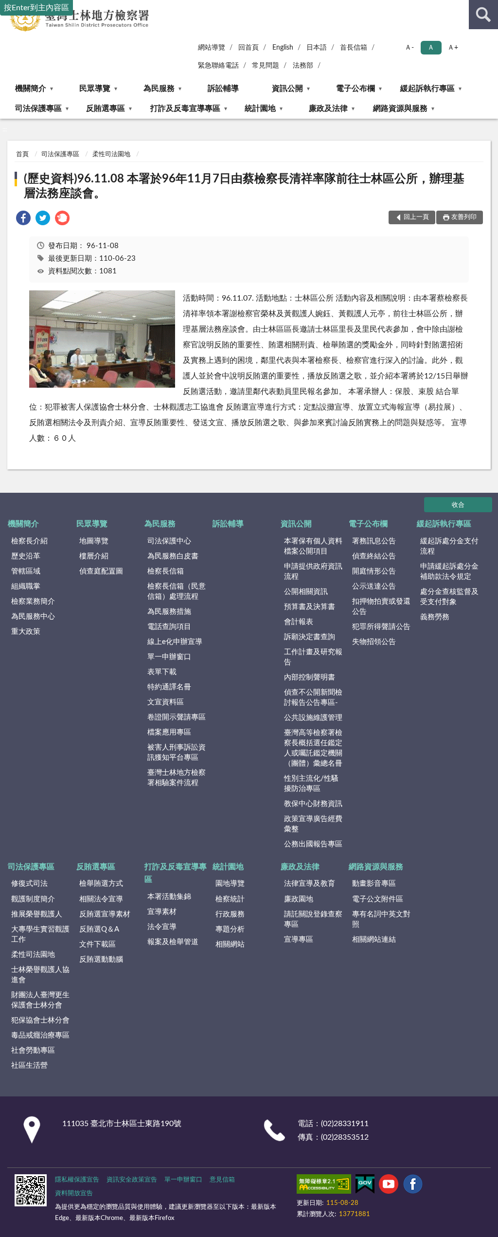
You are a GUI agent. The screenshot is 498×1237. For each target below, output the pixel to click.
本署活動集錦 (169, 896)
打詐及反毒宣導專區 (185, 108)
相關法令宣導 (101, 899)
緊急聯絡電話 (218, 65)
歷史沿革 (25, 556)
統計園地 (260, 108)
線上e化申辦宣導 (174, 641)
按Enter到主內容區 (36, 8)
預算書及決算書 (309, 606)
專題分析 (230, 929)
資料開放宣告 (74, 1193)
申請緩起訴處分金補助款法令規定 (449, 571)
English (282, 47)
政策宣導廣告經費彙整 (313, 824)
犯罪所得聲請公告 (381, 626)
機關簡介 (30, 88)
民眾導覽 (94, 88)
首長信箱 (353, 47)
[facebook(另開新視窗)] (413, 1186)
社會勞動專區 (33, 1050)
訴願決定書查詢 (309, 637)
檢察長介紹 (29, 541)
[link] (23, 220)
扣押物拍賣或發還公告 (381, 606)
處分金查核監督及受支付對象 (449, 597)
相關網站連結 (374, 939)
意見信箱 (222, 1180)
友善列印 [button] (464, 217)
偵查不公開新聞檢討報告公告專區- (313, 697)
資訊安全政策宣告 (132, 1180)
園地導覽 (230, 883)
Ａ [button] (430, 47)
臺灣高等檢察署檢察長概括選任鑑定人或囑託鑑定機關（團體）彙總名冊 (313, 748)
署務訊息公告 (374, 541)
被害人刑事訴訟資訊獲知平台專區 (176, 752)
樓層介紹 (93, 556)
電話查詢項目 (169, 626)
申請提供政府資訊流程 (313, 571)
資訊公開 (287, 88)
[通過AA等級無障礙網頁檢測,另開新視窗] (324, 1186)
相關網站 (230, 944)
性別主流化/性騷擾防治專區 (311, 783)
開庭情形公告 (374, 571)
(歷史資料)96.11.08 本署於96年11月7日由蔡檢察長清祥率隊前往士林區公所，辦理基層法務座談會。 (244, 186)
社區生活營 (29, 1065)
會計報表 (298, 622)
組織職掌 (25, 586)
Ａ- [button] (409, 47)
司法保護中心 (169, 541)
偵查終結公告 (374, 556)
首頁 (22, 154)
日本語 (316, 47)
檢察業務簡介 (33, 601)
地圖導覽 (93, 541)
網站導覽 (211, 47)
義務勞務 (434, 617)
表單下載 (162, 672)
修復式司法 (29, 883)
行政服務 (230, 914)
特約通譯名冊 (169, 687)
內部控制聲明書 (309, 677)
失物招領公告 (374, 641)
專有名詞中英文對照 (381, 919)
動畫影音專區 (374, 883)
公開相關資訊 (306, 591)
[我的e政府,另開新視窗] (365, 1186)
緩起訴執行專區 (427, 88)
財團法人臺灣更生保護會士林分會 (40, 1000)
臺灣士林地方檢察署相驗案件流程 (176, 778)
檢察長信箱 (165, 571)
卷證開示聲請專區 (176, 717)
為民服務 (159, 88)
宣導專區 (298, 939)
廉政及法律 (328, 108)
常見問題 (265, 65)
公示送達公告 (374, 586)
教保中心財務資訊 (313, 803)
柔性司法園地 (111, 154)
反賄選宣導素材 (104, 914)
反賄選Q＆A (99, 929)
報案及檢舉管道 (172, 942)
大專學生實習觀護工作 (40, 934)
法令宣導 (162, 927)
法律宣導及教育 (309, 883)
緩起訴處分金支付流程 (449, 546)
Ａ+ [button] (452, 47)
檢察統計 (230, 899)
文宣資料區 (165, 702)
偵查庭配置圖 (101, 571)
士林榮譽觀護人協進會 (40, 975)
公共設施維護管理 (313, 717)
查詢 (483, 14)
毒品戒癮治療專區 (40, 1035)
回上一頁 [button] (416, 217)
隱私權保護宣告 (77, 1180)
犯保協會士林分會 (40, 1020)
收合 (458, 505)
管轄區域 (25, 571)
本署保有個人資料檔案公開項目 (313, 546)
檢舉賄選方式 (101, 883)
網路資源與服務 (400, 108)
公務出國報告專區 (313, 844)
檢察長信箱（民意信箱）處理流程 (176, 591)
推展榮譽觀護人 (36, 914)
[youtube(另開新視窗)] (388, 1186)
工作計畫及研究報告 (313, 657)
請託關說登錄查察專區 (313, 919)
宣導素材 (162, 911)
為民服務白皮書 (172, 556)
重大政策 (25, 631)
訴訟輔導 (223, 88)
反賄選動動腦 (101, 959)
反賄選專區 (105, 108)
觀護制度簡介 (33, 899)
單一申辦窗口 (169, 657)
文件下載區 (97, 944)
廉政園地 (298, 899)
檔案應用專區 (169, 732)
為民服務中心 (33, 616)
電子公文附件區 (377, 899)
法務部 (303, 65)
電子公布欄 (355, 88)
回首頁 (248, 47)
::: (4, 129)
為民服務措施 (169, 611)
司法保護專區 (38, 108)
